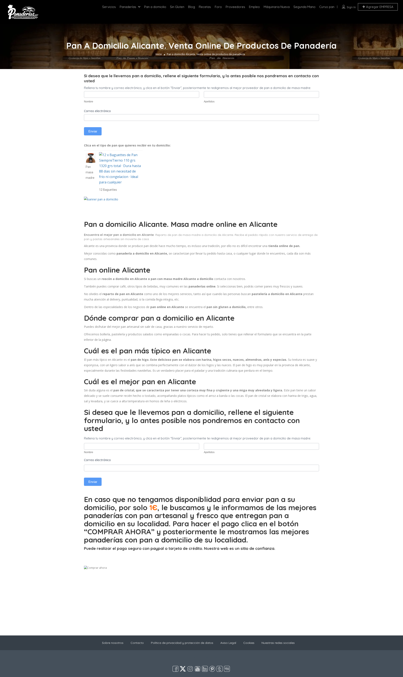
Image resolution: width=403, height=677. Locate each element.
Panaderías (128, 7)
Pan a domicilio (155, 7)
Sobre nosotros (112, 643)
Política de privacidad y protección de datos (182, 643)
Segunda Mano (304, 7)
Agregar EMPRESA (379, 7)
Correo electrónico (97, 111)
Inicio (159, 54)
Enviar (92, 131)
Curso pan (326, 7)
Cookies (248, 643)
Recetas (205, 7)
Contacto (137, 643)
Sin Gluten (177, 7)
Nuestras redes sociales (278, 643)
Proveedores (235, 7)
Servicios (109, 7)
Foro (218, 7)
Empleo (254, 7)
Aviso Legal (228, 643)
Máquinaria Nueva (277, 7)
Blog (191, 7)
